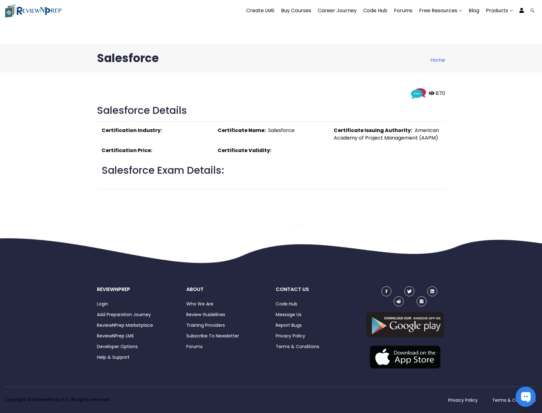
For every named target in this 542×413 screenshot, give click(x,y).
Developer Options (117, 346)
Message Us (288, 314)
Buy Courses (296, 10)
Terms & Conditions (297, 346)
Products (497, 10)
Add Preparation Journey (124, 314)
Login (102, 304)
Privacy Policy (290, 336)
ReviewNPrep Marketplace (125, 325)
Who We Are (199, 304)
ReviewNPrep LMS (115, 336)
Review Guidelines (205, 314)
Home (437, 60)
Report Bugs (289, 325)
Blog (474, 10)
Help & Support (113, 357)
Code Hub (375, 10)
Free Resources (438, 10)
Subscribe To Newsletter (212, 336)
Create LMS (260, 10)
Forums (403, 10)
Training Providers (205, 325)
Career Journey (337, 10)
